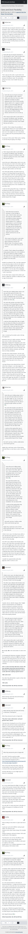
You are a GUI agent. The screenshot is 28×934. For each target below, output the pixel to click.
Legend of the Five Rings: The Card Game (12, 6)
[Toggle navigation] (24, 2)
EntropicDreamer (19, 932)
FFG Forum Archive (8, 2)
